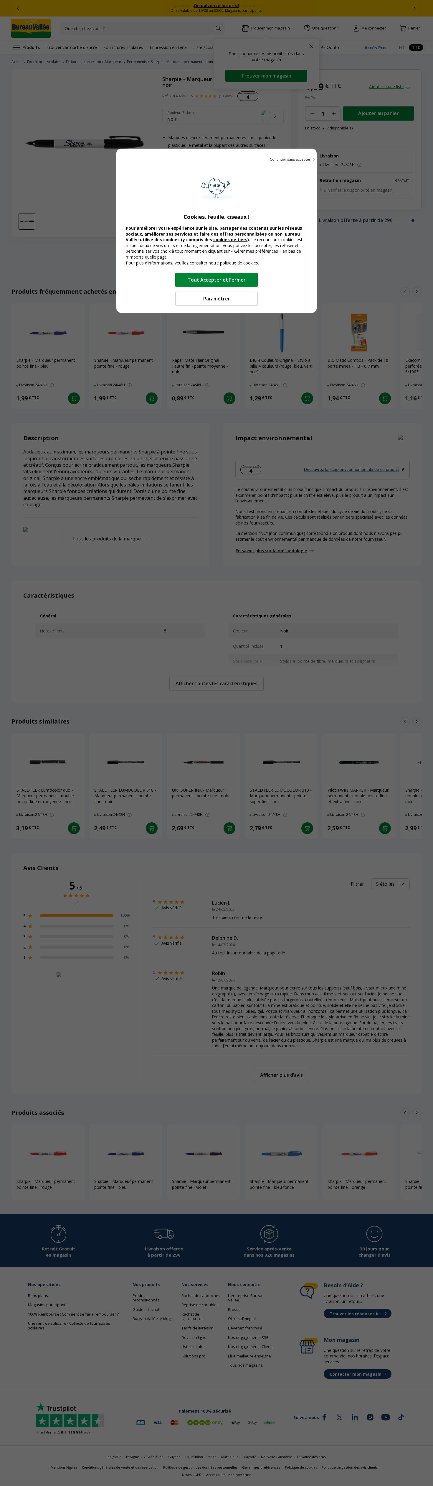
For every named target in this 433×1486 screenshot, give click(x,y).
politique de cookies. (239, 263)
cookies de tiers (230, 239)
